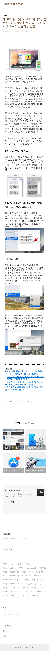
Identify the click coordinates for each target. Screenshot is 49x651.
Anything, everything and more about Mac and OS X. (18, 495)
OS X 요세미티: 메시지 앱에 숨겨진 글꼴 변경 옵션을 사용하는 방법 (24, 383)
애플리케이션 (31, 584)
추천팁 (6, 596)
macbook (32, 568)
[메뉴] (46, 4)
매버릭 (22, 568)
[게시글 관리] (17, 402)
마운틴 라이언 (9, 564)
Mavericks (8, 580)
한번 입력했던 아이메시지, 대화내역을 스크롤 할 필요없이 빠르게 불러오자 (24, 372)
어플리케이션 (41, 592)
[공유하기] (14, 402)
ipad (24, 572)
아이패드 (7, 588)
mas (5, 572)
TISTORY (25, 647)
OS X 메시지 (13, 376)
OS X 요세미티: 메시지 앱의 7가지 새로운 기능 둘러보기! (23, 388)
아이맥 (35, 580)
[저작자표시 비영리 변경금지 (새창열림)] (35, 402)
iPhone (29, 564)
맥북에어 (19, 580)
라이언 (24, 592)
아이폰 (14, 596)
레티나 (16, 588)
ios (31, 572)
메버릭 (20, 564)
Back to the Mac (13, 4)
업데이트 (15, 592)
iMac (13, 584)
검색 (43, 614)
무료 (43, 580)
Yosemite (15, 572)
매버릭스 (43, 568)
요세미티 (40, 572)
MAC (21, 584)
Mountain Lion (10, 568)
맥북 (5, 584)
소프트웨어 (27, 576)
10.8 (5, 576)
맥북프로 (25, 588)
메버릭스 (38, 576)
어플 (22, 596)
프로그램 (36, 588)
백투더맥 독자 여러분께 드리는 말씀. (16, 539)
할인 (44, 588)
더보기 (5, 600)
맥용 (27, 580)
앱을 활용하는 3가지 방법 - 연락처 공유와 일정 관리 (24, 377)
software (15, 576)
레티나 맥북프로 (33, 596)
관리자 (33, 647)
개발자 (6, 592)
